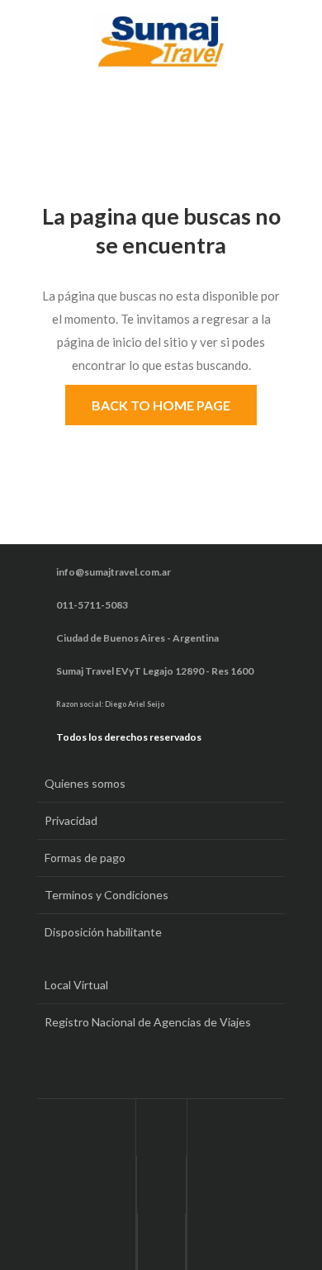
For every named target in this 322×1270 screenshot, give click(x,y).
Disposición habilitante (103, 932)
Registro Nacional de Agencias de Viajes (148, 1022)
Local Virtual (76, 985)
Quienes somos (85, 783)
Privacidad (71, 820)
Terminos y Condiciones (106, 895)
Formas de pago (85, 858)
